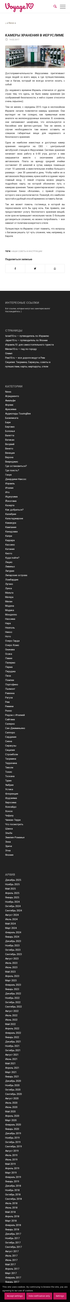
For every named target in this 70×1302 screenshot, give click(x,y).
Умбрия (9, 785)
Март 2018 (11, 1220)
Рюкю (8, 710)
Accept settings (15, 1296)
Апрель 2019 (12, 1168)
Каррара (10, 540)
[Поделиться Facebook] (15, 268)
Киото (8, 553)
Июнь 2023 (11, 967)
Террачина (11, 763)
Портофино (11, 684)
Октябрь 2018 (13, 1194)
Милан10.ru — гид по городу (21, 349)
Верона (9, 457)
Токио (8, 771)
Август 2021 (12, 1054)
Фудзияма (11, 798)
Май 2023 (10, 971)
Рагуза (9, 697)
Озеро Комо (12, 645)
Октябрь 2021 (13, 1050)
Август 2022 (12, 1011)
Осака (8, 653)
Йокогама (10, 501)
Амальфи (10, 400)
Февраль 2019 (13, 1177)
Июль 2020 (11, 1102)
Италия (9, 487)
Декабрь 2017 (13, 1233)
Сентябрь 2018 (13, 1198)
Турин (8, 780)
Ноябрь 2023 (12, 945)
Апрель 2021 (12, 1067)
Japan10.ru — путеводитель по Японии (26, 340)
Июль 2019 (11, 1155)
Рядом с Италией (15, 715)
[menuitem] (55, 6)
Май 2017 (10, 1264)
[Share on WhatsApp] (55, 268)
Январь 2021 (12, 1076)
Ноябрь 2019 (12, 1137)
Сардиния (10, 736)
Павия (8, 658)
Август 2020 (12, 1098)
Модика (9, 610)
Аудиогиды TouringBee (18, 413)
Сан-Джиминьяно (15, 728)
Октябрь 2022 (13, 1002)
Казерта (9, 505)
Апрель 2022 (12, 1028)
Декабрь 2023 (13, 941)
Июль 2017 (11, 1255)
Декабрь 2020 (13, 1080)
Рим (7, 702)
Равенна (9, 693)
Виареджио (11, 461)
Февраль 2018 (13, 1225)
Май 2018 (10, 1212)
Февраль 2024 (13, 932)
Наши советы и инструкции (26, 251)
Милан (8, 601)
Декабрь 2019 (13, 1133)
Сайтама (10, 719)
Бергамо (10, 426)
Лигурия (9, 570)
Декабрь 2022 (13, 993)
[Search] (55, 6)
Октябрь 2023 (13, 949)
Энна (8, 841)
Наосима (10, 619)
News (11, 23)
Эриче (8, 846)
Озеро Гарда (12, 640)
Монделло (11, 614)
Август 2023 (12, 958)
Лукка (8, 588)
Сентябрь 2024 (13, 910)
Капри (8, 535)
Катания (9, 549)
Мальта (9, 592)
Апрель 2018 (12, 1216)
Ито (7, 492)
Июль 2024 (11, 919)
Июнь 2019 (11, 1159)
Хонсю (9, 811)
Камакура (10, 522)
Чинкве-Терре (13, 819)
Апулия (9, 404)
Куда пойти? (12, 557)
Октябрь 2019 (13, 1142)
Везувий (9, 444)
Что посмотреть (14, 824)
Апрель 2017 (12, 1268)
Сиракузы (10, 745)
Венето (9, 448)
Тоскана (9, 776)
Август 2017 (12, 1251)
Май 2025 (10, 888)
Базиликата (11, 418)
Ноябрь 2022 (12, 997)
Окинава (10, 649)
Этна (8, 850)
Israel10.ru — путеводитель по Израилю (27, 335)
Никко (8, 632)
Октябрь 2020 (13, 1089)
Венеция (10, 452)
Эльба (8, 833)
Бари (8, 422)
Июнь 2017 (11, 1260)
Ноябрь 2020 (12, 1085)
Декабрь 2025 (13, 880)
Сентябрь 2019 (13, 1146)
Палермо (10, 662)
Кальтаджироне (14, 518)
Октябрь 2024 (13, 906)
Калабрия (10, 514)
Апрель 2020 (12, 1115)
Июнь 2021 (11, 1059)
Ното (8, 636)
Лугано (9, 584)
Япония (9, 854)
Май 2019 (10, 1164)
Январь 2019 (12, 1181)
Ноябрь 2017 (12, 1238)
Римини (9, 706)
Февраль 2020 (13, 1124)
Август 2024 (12, 914)
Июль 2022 (11, 1015)
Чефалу (9, 815)
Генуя (8, 474)
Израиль (10, 483)
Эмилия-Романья (14, 837)
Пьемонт (10, 688)
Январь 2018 (12, 1229)
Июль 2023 (11, 963)
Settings (60, 1296)
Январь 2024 (12, 936)
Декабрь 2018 (13, 1185)
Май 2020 (10, 1111)
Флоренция (11, 793)
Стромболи (11, 754)
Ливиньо (10, 566)
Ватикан (9, 439)
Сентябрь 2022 (13, 1006)
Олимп (8, 353)
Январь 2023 (12, 989)
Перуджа (10, 671)
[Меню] (60, 6)
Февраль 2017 (13, 1277)
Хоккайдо (10, 806)
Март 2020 (11, 1120)
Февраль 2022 (13, 1032)
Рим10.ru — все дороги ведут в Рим (25, 357)
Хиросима (10, 802)
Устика (9, 789)
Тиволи (9, 767)
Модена (9, 605)
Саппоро (10, 732)
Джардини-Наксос (15, 479)
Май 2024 (10, 923)
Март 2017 (11, 1273)
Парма (9, 667)
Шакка (9, 828)
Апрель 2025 (12, 893)
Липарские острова (16, 575)
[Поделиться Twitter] (35, 268)
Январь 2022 (12, 1037)
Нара (8, 623)
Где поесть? (12, 470)
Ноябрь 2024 (12, 901)
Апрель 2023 (12, 976)
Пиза (8, 675)
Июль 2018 (11, 1203)
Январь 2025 (12, 897)
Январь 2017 (12, 1281)
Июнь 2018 (11, 1207)
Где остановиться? (16, 466)
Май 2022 (10, 1024)
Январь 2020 (12, 1129)
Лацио (8, 562)
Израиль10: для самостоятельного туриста (29, 344)
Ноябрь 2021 (12, 1046)
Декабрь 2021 (13, 1041)
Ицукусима (11, 496)
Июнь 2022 (11, 1019)
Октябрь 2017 (13, 1242)
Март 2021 (11, 1072)
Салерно (10, 723)
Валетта (9, 435)
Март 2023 (11, 980)
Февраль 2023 (13, 984)
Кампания (10, 527)
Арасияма (10, 409)
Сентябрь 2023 (13, 954)
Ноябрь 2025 (12, 884)
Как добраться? (14, 509)
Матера (9, 597)
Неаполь (10, 627)
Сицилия (10, 750)
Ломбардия (11, 579)
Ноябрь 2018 (12, 1190)
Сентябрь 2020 (13, 1094)
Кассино (10, 544)
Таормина (10, 758)
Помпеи (9, 680)
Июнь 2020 (11, 1107)
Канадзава (11, 531)
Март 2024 (11, 928)
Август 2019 (12, 1150)
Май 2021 (10, 1063)
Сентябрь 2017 (13, 1247)
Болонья (10, 431)
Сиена (8, 741)
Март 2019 (11, 1172)
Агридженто (12, 396)
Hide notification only (39, 1296)
